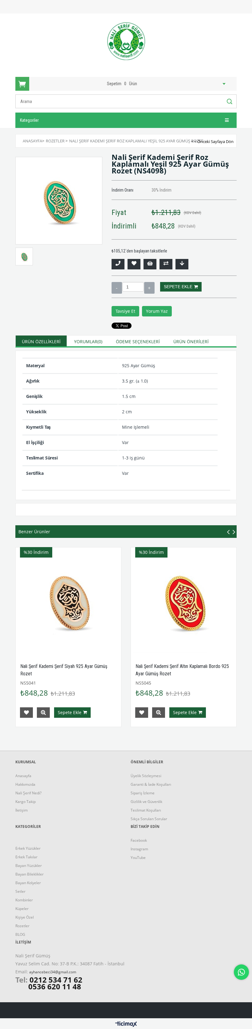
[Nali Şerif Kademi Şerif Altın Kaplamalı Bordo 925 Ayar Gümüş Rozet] (183, 600)
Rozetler (22, 925)
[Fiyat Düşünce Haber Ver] (181, 264)
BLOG (20, 934)
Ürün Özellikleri (41, 341)
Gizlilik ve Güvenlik (146, 801)
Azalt (117, 288)
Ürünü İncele (43, 712)
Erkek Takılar (26, 857)
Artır (149, 288)
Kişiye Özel (24, 917)
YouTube (138, 857)
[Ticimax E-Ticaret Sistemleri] (126, 1024)
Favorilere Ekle (26, 712)
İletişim (21, 810)
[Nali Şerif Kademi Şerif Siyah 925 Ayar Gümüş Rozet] (68, 600)
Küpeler (22, 908)
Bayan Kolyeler (28, 882)
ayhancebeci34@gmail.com (52, 972)
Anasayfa (23, 775)
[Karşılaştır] (165, 264)
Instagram (139, 849)
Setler (20, 891)
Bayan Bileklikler (29, 874)
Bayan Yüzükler (28, 865)
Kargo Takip (25, 801)
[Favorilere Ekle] (134, 264)
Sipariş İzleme (143, 793)
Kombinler (24, 900)
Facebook (139, 840)
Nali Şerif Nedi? (28, 793)
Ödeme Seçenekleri (138, 341)
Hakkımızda (25, 784)
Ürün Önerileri (191, 341)
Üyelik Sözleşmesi (146, 775)
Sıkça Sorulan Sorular (149, 818)
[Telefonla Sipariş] (118, 264)
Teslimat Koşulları (146, 810)
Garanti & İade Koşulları (151, 784)
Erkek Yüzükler (28, 848)
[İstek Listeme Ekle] (150, 264)
